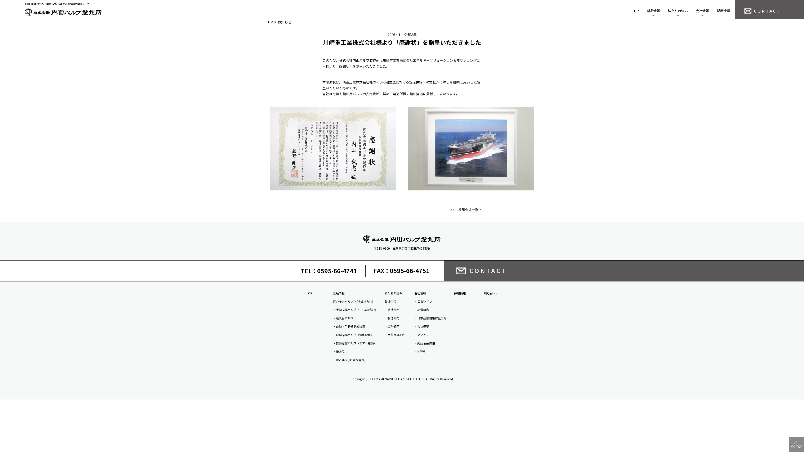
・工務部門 (392, 326)
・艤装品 (339, 351)
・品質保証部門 (395, 335)
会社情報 (702, 10)
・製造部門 (392, 318)
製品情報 (653, 10)
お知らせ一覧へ (466, 209)
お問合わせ (490, 293)
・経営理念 (421, 310)
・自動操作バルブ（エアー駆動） (355, 343)
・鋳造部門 (392, 310)
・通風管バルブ (343, 318)
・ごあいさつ (423, 301)
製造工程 (390, 301)
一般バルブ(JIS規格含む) (349, 360)
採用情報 (723, 10)
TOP (635, 10)
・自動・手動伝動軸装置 (349, 326)
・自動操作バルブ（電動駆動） (353, 335)
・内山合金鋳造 (424, 343)
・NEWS (419, 351)
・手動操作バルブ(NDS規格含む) (354, 310)
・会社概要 (421, 326)
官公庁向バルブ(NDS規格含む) (353, 301)
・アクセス (421, 335)
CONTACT (767, 11)
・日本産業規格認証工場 (430, 318)
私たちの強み (678, 10)
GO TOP (796, 446)
